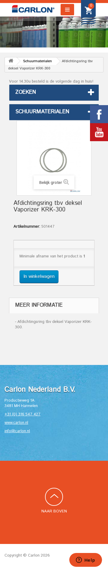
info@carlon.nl (17, 431)
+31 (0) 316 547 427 (22, 414)
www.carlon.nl (16, 423)
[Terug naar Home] (10, 61)
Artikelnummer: (27, 226)
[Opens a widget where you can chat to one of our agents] (85, 560)
